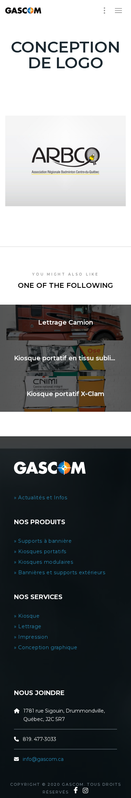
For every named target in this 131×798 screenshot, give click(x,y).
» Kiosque (26, 616)
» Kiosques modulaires (44, 562)
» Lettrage (28, 626)
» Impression (31, 637)
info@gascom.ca (43, 759)
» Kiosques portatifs (40, 551)
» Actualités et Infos (41, 497)
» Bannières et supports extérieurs (61, 572)
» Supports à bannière (43, 541)
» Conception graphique (45, 647)
